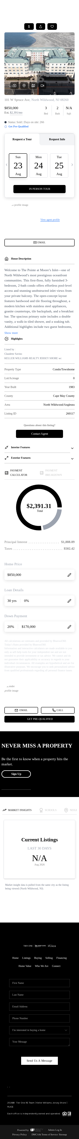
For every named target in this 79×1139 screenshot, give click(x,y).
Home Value (25, 966)
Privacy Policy (19, 1134)
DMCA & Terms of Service (45, 1134)
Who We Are (41, 966)
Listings (26, 958)
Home (15, 958)
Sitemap (63, 1134)
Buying (38, 958)
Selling (49, 958)
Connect (56, 966)
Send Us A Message (40, 1060)
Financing (61, 958)
